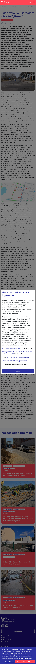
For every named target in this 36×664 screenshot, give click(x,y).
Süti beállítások (9, 662)
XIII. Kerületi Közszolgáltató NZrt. (14, 364)
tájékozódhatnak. (17, 353)
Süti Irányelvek (27, 658)
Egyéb (15, 357)
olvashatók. (17, 348)
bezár (18, 371)
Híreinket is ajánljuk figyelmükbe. (14, 361)
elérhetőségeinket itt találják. (18, 357)
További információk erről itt (12, 348)
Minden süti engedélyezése (26, 661)
